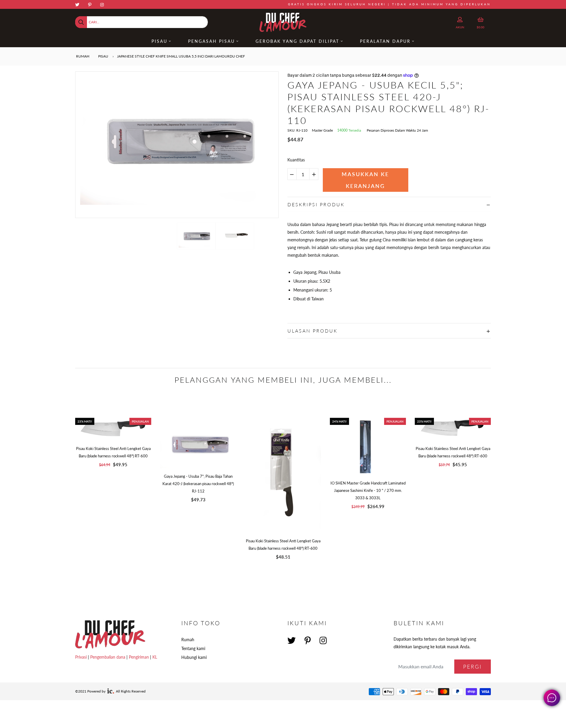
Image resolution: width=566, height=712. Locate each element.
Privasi (81, 656)
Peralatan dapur (385, 41)
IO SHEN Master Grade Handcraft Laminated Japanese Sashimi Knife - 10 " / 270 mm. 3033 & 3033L (368, 490)
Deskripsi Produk (316, 204)
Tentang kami (193, 648)
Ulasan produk (312, 330)
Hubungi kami (194, 657)
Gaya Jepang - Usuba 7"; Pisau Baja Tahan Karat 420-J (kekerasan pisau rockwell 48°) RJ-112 (198, 483)
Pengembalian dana (107, 656)
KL (154, 656)
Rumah (82, 56)
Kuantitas (296, 159)
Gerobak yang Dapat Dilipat (297, 41)
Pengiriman (139, 656)
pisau (103, 56)
